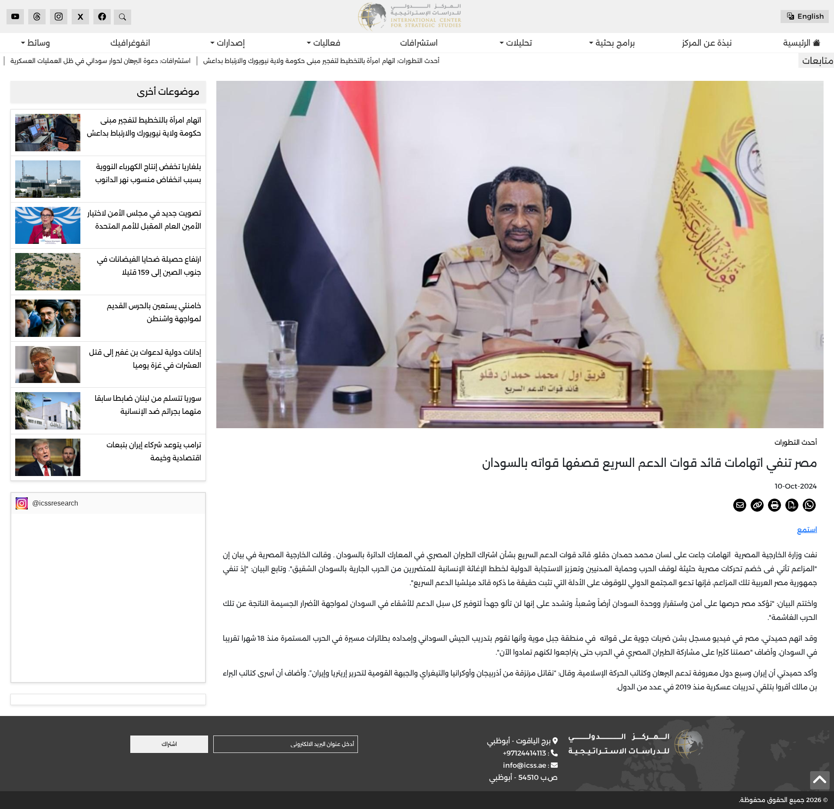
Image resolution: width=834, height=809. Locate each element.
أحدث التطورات (795, 442)
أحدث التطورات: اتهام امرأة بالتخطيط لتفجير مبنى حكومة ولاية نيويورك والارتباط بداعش (365, 61)
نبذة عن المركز (707, 43)
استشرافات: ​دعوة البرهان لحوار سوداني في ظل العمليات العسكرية (144, 61)
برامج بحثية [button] (614, 43)
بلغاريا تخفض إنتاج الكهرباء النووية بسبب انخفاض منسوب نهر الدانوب (148, 173)
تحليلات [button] (518, 43)
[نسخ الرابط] (757, 505)
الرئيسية (797, 43)
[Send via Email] (739, 505)
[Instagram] (58, 16)
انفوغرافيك (130, 43)
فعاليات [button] (326, 43)
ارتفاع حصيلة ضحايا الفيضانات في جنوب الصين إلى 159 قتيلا (149, 265)
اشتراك (169, 744)
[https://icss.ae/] (636, 744)
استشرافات (419, 43)
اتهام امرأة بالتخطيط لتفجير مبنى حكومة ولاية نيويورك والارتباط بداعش (144, 126)
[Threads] (37, 16)
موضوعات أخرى (168, 92)
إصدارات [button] (230, 43)
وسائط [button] (37, 43)
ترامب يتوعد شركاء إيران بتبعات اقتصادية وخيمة (153, 451)
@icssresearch (55, 503)
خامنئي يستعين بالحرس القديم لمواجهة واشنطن (154, 312)
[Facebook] (102, 16)
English (810, 16)
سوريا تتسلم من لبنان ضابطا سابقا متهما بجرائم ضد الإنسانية (148, 405)
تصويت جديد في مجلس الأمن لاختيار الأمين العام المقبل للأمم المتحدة (144, 219)
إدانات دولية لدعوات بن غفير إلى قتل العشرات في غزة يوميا (145, 359)
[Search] (122, 17)
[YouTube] (15, 16)
